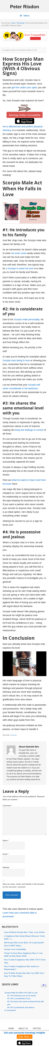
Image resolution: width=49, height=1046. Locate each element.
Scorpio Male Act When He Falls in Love (21, 993)
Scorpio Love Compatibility (15, 949)
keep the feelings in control (29, 430)
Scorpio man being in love (16, 360)
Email (5, 854)
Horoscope (13, 735)
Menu (26, 15)
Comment (7, 805)
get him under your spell (24, 87)
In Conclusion (10, 1010)
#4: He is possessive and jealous (20, 1007)
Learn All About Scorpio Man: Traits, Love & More (24, 932)
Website (6, 867)
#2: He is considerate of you (18, 998)
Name (6, 840)
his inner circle (18, 253)
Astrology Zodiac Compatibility (24, 115)
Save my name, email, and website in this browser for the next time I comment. (23, 885)
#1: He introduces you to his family (21, 995)
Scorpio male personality (26, 319)
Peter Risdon (24, 6)
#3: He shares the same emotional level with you (25, 1002)
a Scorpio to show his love (19, 268)
